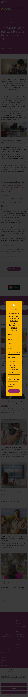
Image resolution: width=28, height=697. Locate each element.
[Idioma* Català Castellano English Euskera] (14, 373)
